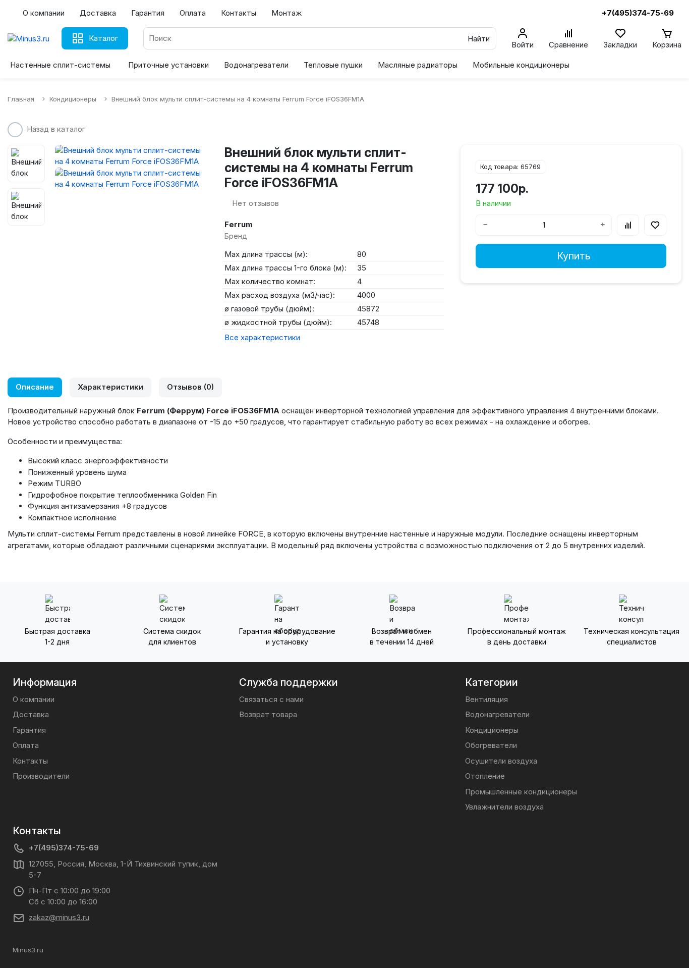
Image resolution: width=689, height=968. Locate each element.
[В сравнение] (628, 225)
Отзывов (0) (190, 387)
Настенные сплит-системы (60, 65)
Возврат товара (268, 714)
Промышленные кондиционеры (521, 791)
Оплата (193, 13)
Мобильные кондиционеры (521, 65)
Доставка (98, 13)
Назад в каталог (56, 129)
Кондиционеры (492, 730)
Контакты (238, 13)
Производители (41, 776)
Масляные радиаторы (417, 65)
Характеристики (110, 387)
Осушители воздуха (501, 761)
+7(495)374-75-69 (64, 847)
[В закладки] (655, 225)
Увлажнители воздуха (504, 807)
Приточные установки (168, 65)
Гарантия (147, 13)
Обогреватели (491, 745)
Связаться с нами (271, 699)
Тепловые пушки (333, 65)
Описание (35, 387)
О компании (44, 13)
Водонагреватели (256, 65)
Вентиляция (486, 699)
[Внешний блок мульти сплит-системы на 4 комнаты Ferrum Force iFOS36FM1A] (132, 156)
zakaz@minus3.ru (59, 917)
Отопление (485, 776)
